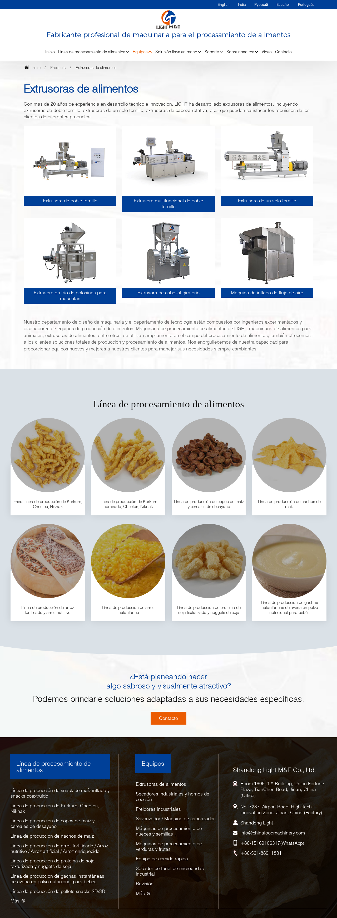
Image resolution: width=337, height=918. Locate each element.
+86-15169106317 (260, 843)
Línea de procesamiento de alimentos (53, 767)
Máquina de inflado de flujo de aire (267, 292)
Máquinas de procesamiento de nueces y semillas (169, 831)
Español (283, 4)
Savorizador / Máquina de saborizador (175, 818)
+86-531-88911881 (261, 853)
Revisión (144, 883)
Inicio (50, 51)
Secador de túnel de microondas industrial (170, 871)
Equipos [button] (140, 51)
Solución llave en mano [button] (176, 51)
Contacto (283, 51)
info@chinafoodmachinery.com (272, 833)
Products (58, 67)
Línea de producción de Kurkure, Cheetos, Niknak (55, 808)
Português (306, 4)
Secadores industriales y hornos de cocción (172, 796)
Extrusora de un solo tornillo (267, 200)
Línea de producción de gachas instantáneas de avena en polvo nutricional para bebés (57, 878)
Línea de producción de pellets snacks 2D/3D (58, 891)
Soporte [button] (212, 51)
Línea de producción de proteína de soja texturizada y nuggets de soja (53, 863)
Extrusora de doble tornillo (70, 200)
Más (15, 901)
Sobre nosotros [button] (240, 51)
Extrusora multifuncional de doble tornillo (168, 203)
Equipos (153, 763)
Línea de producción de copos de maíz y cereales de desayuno (53, 823)
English (224, 4)
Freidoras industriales (158, 809)
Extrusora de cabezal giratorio (168, 292)
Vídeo (267, 51)
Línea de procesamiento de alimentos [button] (91, 51)
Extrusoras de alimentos (161, 784)
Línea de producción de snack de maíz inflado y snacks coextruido (60, 793)
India (242, 4)
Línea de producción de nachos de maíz (52, 836)
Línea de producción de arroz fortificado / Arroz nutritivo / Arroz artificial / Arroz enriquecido (59, 848)
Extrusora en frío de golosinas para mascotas (70, 295)
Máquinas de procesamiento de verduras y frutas (169, 846)
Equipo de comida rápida (162, 858)
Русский (261, 4)
